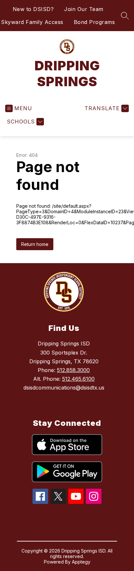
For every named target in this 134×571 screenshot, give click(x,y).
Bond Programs (94, 22)
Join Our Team (83, 9)
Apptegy (81, 562)
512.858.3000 (73, 370)
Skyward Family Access (32, 22)
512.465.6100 (78, 379)
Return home (34, 244)
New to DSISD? (33, 9)
